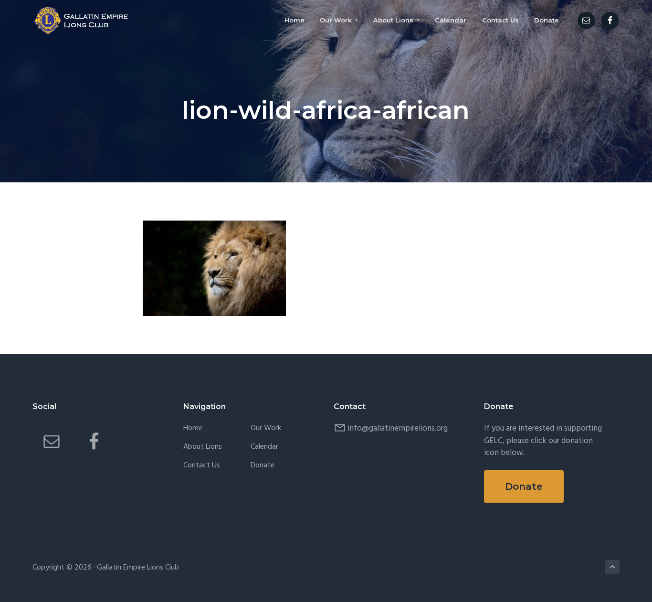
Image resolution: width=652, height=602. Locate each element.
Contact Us (201, 466)
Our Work (266, 428)
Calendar (264, 447)
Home (192, 428)
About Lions (202, 447)
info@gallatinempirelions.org (397, 428)
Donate (262, 466)
